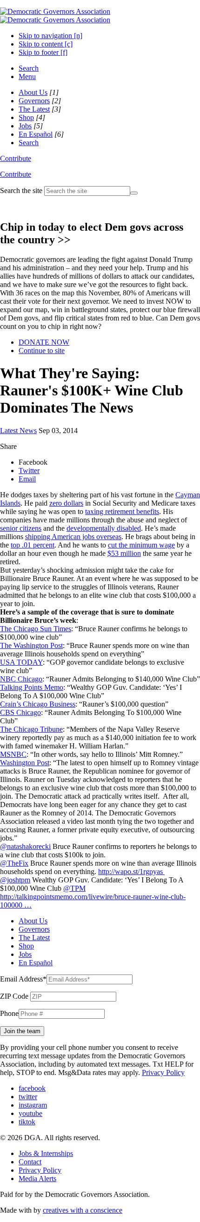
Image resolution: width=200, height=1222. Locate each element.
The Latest (34, 109)
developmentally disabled (104, 528)
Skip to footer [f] (43, 52)
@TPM (74, 888)
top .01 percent (32, 545)
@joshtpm (15, 880)
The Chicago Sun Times (35, 629)
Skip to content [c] (46, 44)
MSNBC (13, 754)
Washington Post (24, 763)
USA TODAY (21, 662)
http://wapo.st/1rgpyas (131, 871)
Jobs (25, 126)
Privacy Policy (163, 1072)
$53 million (124, 553)
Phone (9, 1013)
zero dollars (66, 503)
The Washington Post (31, 645)
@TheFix (14, 863)
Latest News (18, 430)
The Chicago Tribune (31, 729)
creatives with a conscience (82, 1210)
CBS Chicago (20, 712)
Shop (26, 117)
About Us (33, 92)
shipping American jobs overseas (73, 537)
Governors (34, 101)
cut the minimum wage (141, 545)
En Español (36, 134)
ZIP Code (14, 996)
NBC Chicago (21, 679)
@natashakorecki (25, 846)
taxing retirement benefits (122, 511)
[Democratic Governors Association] (55, 15)
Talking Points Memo (31, 687)
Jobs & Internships (46, 1153)
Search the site (21, 190)
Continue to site (42, 350)
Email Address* (23, 979)
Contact (30, 1162)
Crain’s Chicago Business (37, 704)
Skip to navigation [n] (50, 36)
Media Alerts (37, 1178)
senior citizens (20, 528)
